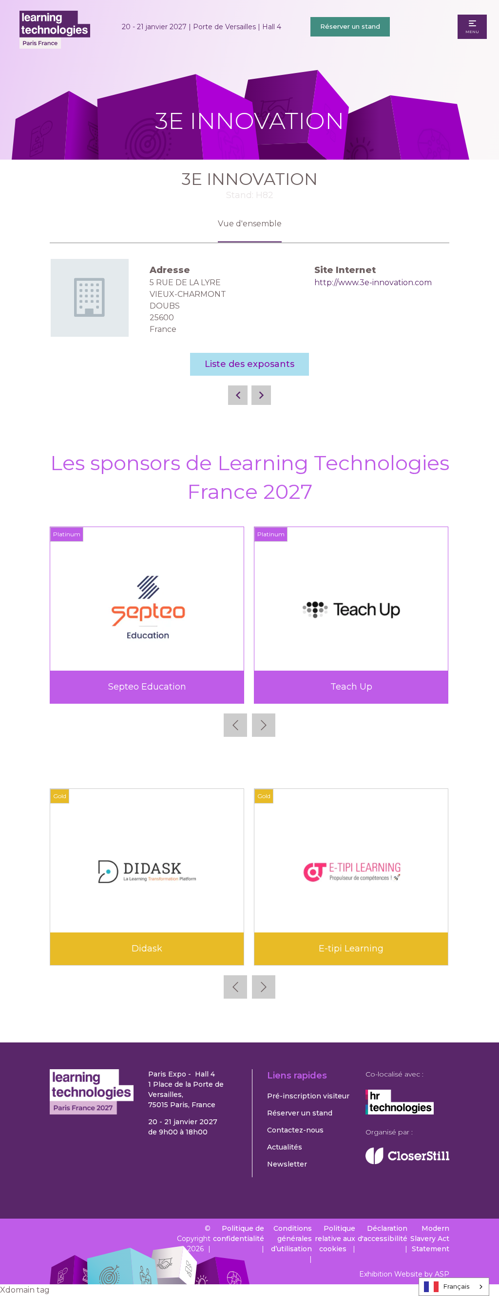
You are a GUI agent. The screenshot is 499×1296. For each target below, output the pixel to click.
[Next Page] (261, 395)
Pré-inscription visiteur (308, 1096)
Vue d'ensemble (250, 223)
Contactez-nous (295, 1130)
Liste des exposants (249, 364)
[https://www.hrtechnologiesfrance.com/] (399, 1112)
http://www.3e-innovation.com (373, 282)
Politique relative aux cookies (335, 1238)
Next (263, 725)
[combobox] (454, 1287)
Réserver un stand (350, 26)
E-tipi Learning (351, 948)
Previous (235, 725)
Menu (472, 31)
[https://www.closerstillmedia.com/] (407, 1161)
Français (456, 1286)
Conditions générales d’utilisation (291, 1238)
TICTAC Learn (204, 686)
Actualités (284, 1147)
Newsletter (287, 1164)
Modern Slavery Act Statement (429, 1238)
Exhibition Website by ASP (404, 1274)
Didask (147, 948)
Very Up (408, 686)
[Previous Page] (238, 395)
